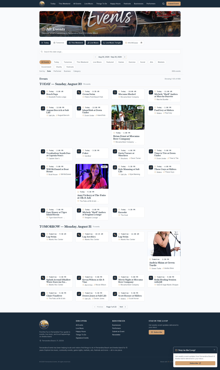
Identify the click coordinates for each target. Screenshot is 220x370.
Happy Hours (115, 4)
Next (121, 307)
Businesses (138, 4)
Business (67, 71)
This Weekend (64, 4)
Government (46, 67)
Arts (151, 62)
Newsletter (116, 335)
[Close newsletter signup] (214, 350)
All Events (77, 4)
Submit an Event (118, 331)
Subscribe (158, 332)
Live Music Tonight (113, 43)
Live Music (88, 4)
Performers (151, 4)
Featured (110, 62)
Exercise (132, 62)
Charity (59, 67)
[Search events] (163, 4)
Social (142, 62)
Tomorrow (60, 43)
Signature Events (82, 338)
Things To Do (101, 4)
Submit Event (173, 4)
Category (77, 71)
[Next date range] (125, 57)
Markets (161, 62)
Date (49, 71)
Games (121, 62)
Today (52, 4)
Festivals (127, 4)
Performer (57, 71)
